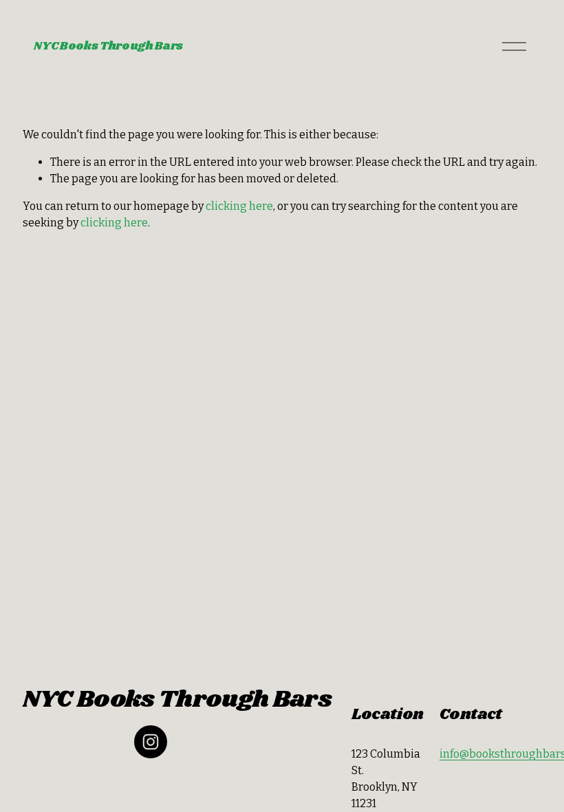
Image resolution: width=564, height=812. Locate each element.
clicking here (239, 206)
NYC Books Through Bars (108, 46)
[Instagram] (150, 741)
